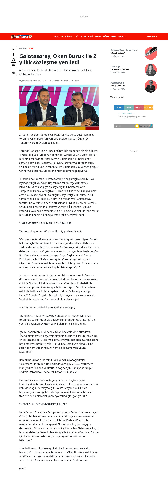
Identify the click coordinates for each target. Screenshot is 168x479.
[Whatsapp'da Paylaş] (13, 59)
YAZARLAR (58, 36)
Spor (31, 48)
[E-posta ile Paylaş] (13, 65)
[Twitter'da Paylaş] (13, 49)
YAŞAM (98, 36)
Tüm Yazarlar (116, 97)
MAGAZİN (122, 36)
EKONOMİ (88, 36)
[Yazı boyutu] (13, 72)
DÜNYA (78, 36)
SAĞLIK (106, 36)
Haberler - (23, 48)
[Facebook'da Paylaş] (13, 54)
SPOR (113, 36)
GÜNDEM (69, 36)
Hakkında (151, 36)
